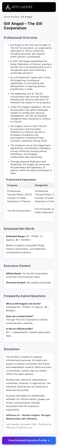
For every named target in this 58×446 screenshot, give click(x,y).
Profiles (15, 16)
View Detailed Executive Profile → (29, 440)
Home (7, 16)
